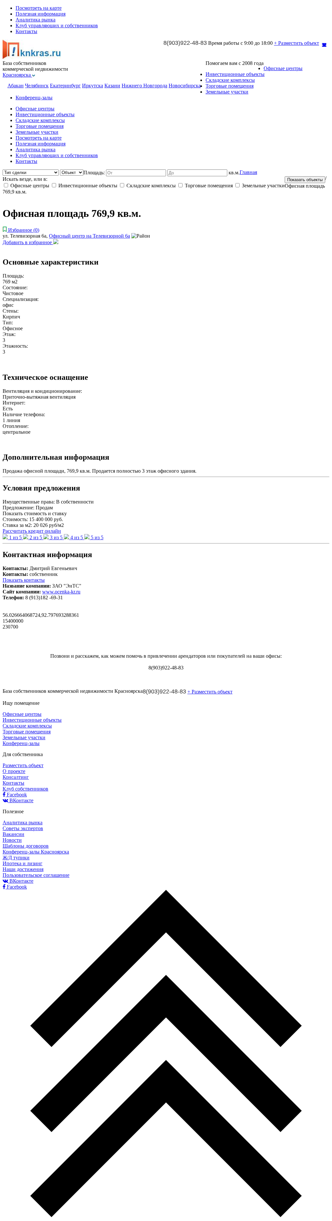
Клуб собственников (25, 788)
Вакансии (13, 834)
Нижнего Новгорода (144, 85)
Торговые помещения (230, 86)
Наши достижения (23, 869)
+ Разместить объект (296, 43)
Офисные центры (283, 68)
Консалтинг (16, 777)
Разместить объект (23, 765)
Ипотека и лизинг (22, 863)
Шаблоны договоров (26, 846)
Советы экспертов (23, 828)
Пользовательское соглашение (36, 875)
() (23, 230)
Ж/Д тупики (16, 857)
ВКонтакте (20, 800)
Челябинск (37, 85)
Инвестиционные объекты (235, 74)
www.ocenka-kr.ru (61, 591)
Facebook (16, 794)
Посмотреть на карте (39, 8)
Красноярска (17, 75)
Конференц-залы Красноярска (36, 851)
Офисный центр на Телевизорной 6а (89, 236)
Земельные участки (227, 91)
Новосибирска (185, 85)
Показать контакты (24, 580)
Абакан (15, 85)
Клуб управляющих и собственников (57, 25)
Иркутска (92, 85)
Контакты (26, 31)
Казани (112, 85)
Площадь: (94, 172)
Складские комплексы (230, 80)
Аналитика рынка (35, 19)
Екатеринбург (65, 85)
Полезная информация (40, 14)
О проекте (14, 771)
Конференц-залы (34, 97)
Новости (12, 840)
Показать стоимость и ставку (35, 513)
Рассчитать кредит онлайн (32, 531)
